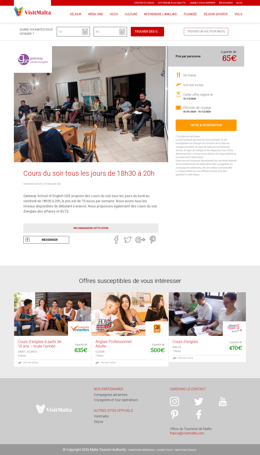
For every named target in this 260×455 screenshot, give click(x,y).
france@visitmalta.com (187, 433)
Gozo (114, 14)
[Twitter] (128, 240)
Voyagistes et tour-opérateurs (116, 400)
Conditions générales (141, 450)
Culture (131, 14)
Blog (239, 3)
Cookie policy (165, 450)
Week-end (95, 14)
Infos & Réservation (206, 125)
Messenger (50, 239)
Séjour (75, 14)
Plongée (190, 14)
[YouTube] (230, 401)
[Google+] (140, 240)
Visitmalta (101, 416)
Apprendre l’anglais (160, 14)
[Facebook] (116, 240)
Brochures (226, 3)
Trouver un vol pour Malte (206, 31)
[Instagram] (182, 401)
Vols (238, 14)
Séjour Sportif (216, 14)
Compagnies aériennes (111, 395)
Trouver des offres (149, 31)
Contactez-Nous (144, 3)
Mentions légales (185, 450)
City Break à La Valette (172, 3)
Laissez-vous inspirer (202, 3)
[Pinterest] (153, 240)
